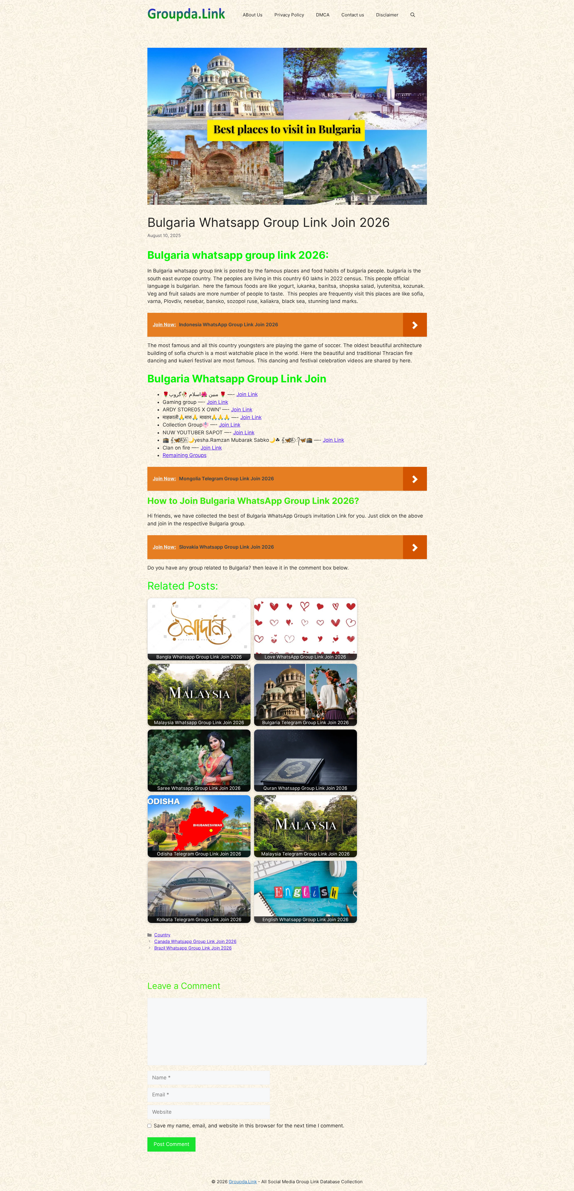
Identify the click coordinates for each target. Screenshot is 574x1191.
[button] (412, 15)
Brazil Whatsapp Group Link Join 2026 (193, 947)
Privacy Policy (289, 15)
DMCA (322, 15)
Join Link (247, 394)
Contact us (352, 15)
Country (162, 934)
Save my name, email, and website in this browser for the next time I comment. (249, 1126)
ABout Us (252, 15)
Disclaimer (387, 15)
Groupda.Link (243, 1181)
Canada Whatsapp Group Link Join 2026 (195, 941)
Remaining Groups (185, 455)
